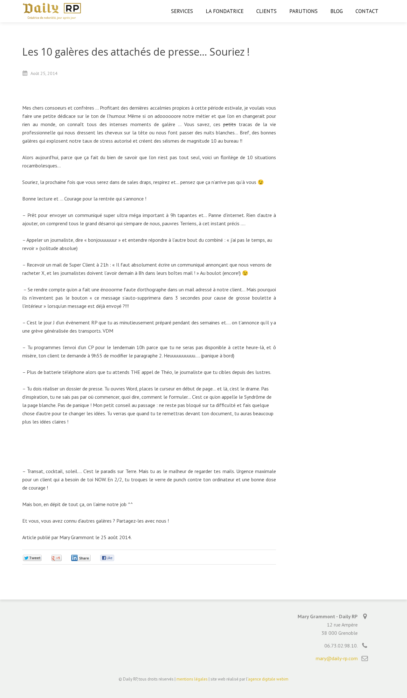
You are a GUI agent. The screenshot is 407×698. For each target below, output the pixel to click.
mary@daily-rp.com (337, 658)
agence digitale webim (268, 679)
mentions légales (192, 679)
